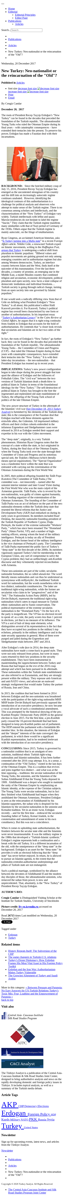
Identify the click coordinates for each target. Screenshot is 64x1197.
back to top (7, 999)
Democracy (31, 1106)
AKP (9, 1104)
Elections (43, 1106)
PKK (33, 1119)
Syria (50, 1119)
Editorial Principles (25, 14)
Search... (6, 30)
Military (15, 1119)
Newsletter (7, 1150)
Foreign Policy (39, 1114)
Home (11, 8)
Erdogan (12, 934)
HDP (53, 1114)
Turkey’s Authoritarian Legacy (19, 317)
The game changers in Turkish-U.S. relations (32, 957)
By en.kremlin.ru (28, 906)
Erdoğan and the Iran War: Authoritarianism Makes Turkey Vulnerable (31, 971)
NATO (25, 1119)
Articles (19, 24)
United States (31, 1127)
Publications (14, 20)
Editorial (12, 11)
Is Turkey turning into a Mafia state (21, 241)
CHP (21, 1106)
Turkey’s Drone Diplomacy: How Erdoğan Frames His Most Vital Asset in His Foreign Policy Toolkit (35, 963)
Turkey (12, 937)
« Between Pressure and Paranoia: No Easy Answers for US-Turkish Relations (31, 989)
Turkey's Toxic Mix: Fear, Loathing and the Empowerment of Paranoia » (30, 993)
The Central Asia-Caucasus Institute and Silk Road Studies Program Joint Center (32, 1191)
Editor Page (21, 17)
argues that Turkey (11, 250)
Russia (42, 1119)
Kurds (5, 1119)
